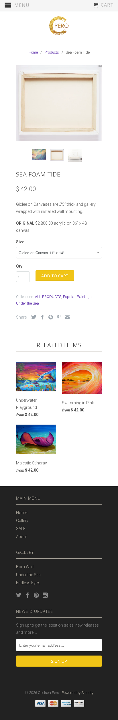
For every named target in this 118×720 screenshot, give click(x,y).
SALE (20, 528)
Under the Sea (27, 303)
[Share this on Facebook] (41, 317)
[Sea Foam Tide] (59, 103)
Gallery (22, 520)
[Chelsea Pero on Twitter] (18, 595)
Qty (19, 266)
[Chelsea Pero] (59, 26)
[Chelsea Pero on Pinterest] (36, 595)
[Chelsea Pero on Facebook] (27, 595)
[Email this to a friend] (66, 317)
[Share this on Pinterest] (49, 317)
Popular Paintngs (77, 297)
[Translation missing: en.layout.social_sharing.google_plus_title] (57, 317)
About (21, 536)
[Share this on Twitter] (32, 316)
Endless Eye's (28, 582)
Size (20, 242)
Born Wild (25, 566)
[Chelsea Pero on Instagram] (45, 595)
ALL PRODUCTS (48, 297)
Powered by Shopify (77, 692)
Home (21, 512)
